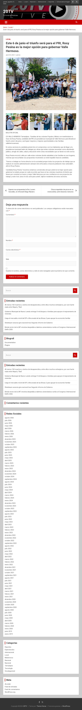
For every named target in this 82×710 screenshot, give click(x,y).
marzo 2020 (9, 623)
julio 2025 (8, 452)
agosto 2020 (9, 610)
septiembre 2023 (11, 511)
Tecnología (8, 668)
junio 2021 (8, 583)
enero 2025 (9, 468)
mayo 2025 (9, 458)
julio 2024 (8, 484)
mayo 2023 (9, 522)
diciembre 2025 (10, 439)
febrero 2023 (9, 530)
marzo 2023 (9, 527)
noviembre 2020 (10, 602)
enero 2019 (9, 634)
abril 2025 (8, 460)
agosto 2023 (9, 514)
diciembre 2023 (10, 503)
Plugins (7, 345)
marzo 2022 (9, 559)
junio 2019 (8, 631)
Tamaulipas (9, 666)
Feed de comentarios (12, 689)
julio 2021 (8, 581)
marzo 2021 (9, 591)
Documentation (10, 342)
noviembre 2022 (10, 538)
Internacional (42, 2)
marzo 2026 (9, 431)
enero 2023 (9, 533)
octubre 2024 (9, 476)
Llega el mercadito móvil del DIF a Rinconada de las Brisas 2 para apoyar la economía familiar (37, 318)
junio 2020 (8, 615)
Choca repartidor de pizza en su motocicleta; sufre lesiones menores (60, 191)
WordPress (66, 706)
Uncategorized (10, 671)
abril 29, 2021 (10, 55)
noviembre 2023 (10, 506)
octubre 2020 (9, 605)
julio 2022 (8, 549)
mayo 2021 (9, 586)
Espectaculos (9, 650)
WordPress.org (10, 692)
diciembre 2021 (10, 567)
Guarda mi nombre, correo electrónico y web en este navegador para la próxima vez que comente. (40, 271)
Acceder (8, 684)
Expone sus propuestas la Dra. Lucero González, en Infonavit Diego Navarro (22, 191)
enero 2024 (9, 500)
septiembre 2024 (11, 479)
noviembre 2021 (10, 570)
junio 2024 (8, 487)
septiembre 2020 (11, 607)
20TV (8, 11)
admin (18, 55)
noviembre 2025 (10, 442)
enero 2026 (9, 436)
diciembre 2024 (10, 471)
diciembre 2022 (10, 535)
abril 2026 (8, 428)
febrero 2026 (9, 434)
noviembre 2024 (10, 474)
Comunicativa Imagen (63, 2)
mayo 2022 (9, 554)
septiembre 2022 (11, 543)
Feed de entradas (11, 687)
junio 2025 (8, 455)
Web (7, 259)
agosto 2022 (9, 546)
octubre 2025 (9, 444)
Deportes (51, 2)
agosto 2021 (9, 578)
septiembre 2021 (11, 575)
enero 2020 (9, 629)
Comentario (10, 215)
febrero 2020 (9, 626)
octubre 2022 (9, 541)
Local (26, 2)
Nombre (9, 240)
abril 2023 (8, 525)
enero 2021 (9, 597)
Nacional (33, 2)
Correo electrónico (13, 250)
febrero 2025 (9, 466)
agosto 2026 (9, 418)
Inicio (20, 2)
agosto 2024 (9, 482)
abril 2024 (8, 492)
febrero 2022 (9, 562)
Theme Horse (41, 706)
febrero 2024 (9, 498)
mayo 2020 (9, 618)
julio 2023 (8, 516)
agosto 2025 (9, 450)
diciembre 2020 (10, 599)
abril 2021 (8, 589)
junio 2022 (8, 551)
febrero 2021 (9, 594)
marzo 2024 (9, 495)
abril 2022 (8, 557)
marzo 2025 (9, 463)
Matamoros (9, 658)
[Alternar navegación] (6, 22)
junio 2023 (8, 519)
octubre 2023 (9, 508)
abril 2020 (8, 621)
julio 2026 (8, 420)
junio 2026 (8, 423)
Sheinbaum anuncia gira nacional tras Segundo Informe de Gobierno (29, 323)
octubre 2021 (9, 573)
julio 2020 (8, 613)
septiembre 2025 (11, 447)
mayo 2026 (9, 426)
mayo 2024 (9, 490)
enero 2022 (9, 565)
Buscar (75, 290)
